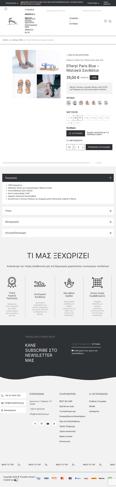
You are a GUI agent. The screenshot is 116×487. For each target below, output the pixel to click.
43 (75, 123)
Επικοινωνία (64, 441)
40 (98, 118)
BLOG (27, 32)
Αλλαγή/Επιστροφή (15, 232)
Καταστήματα (10, 410)
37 (80, 118)
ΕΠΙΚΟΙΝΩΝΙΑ (11, 3)
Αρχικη (5, 40)
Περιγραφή (11, 177)
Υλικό (8, 210)
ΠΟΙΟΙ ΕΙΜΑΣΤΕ (107, 3)
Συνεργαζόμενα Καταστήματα (72, 416)
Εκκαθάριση (71, 128)
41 (105, 118)
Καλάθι (92, 406)
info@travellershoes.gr (14, 403)
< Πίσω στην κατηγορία (77, 55)
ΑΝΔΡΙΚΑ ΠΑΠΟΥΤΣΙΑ (30, 15)
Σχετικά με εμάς (66, 406)
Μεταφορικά (12, 221)
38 (85, 118)
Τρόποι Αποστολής (67, 431)
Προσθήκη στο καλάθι (99, 147)
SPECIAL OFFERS (17, 40)
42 (69, 123)
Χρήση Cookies (65, 436)
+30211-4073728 (37, 409)
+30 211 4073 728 (12, 395)
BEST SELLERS (65, 401)
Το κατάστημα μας (67, 411)
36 (75, 118)
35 (69, 118)
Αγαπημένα (94, 411)
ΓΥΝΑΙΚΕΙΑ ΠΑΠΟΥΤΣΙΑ (30, 10)
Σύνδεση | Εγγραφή (97, 401)
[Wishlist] (69, 147)
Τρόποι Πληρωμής (67, 426)
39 (91, 118)
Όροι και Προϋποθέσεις (69, 421)
